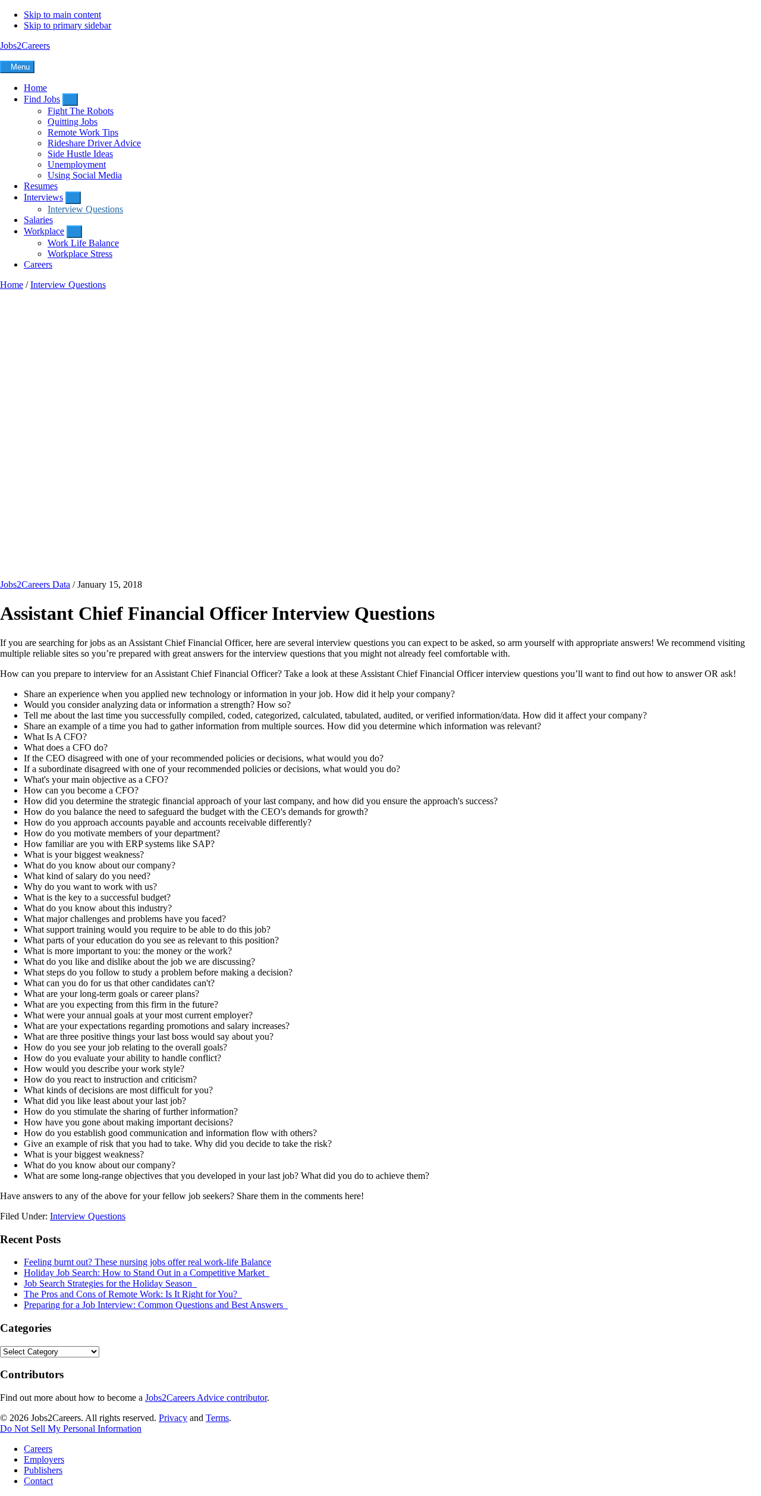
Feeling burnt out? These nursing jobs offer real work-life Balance (147, 1262)
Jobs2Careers (25, 45)
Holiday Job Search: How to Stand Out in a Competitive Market (146, 1273)
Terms (217, 1418)
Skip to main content (62, 15)
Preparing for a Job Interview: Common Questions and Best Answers (156, 1305)
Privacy (173, 1418)
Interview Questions (87, 1216)
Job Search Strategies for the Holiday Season (110, 1283)
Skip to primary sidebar (67, 25)
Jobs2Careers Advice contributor (206, 1397)
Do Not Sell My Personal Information (70, 1428)
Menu (20, 66)
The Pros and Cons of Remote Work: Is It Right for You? (133, 1294)
